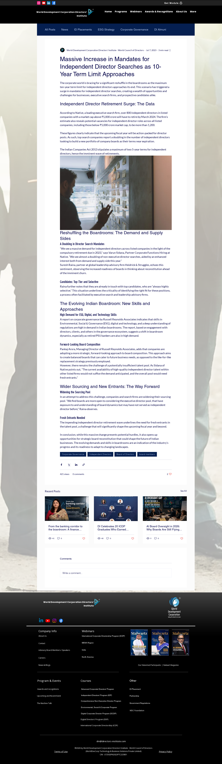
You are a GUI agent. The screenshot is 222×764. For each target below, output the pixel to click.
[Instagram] (38, 3)
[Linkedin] (41, 620)
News (64, 29)
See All (183, 491)
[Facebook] (53, 3)
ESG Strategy (106, 29)
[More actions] (170, 50)
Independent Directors (100, 454)
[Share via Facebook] (61, 464)
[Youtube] (43, 3)
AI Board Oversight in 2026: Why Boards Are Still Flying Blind (163, 528)
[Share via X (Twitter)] (68, 464)
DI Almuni (160, 29)
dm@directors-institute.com (111, 741)
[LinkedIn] (48, 3)
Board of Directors (125, 454)
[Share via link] (83, 464)
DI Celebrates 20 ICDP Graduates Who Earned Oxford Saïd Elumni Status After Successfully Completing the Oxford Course (116, 528)
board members (147, 454)
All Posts (50, 29)
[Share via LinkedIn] (76, 464)
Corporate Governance (134, 29)
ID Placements (83, 29)
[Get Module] (181, 3)
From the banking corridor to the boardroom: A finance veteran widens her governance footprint (65, 528)
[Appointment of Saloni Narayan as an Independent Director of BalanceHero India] (67, 508)
